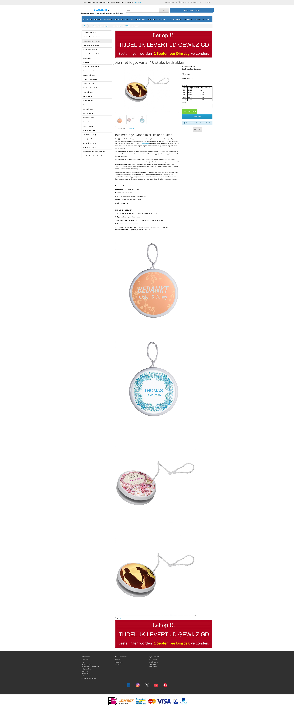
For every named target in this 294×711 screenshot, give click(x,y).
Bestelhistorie (153, 662)
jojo (124, 618)
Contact (117, 660)
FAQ (83, 662)
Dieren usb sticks (88, 84)
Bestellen (197, 117)
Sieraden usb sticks (89, 105)
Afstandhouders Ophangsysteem (94, 152)
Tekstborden (188, 19)
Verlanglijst (152, 664)
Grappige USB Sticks (137, 19)
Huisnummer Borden (174, 19)
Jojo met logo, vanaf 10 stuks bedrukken (126, 26)
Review (131, 129)
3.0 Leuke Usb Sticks (89, 62)
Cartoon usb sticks (89, 75)
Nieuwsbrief (153, 667)
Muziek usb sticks (88, 101)
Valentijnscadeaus (89, 139)
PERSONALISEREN (190, 111)
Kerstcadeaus (87, 122)
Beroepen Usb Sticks (89, 71)
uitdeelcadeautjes (144, 143)
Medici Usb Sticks (88, 96)
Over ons (85, 671)
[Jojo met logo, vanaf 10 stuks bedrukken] (147, 89)
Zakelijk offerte (86, 669)
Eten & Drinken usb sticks (91, 88)
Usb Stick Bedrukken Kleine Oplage (116, 19)
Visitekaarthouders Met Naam (92, 54)
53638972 (137, 2)
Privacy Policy (86, 674)
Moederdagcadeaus (89, 130)
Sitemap (117, 664)
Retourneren (119, 662)
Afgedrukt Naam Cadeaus (91, 67)
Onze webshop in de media (90, 667)
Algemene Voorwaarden (89, 678)
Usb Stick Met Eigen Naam (92, 19)
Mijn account (153, 660)
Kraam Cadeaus (88, 126)
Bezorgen (85, 660)
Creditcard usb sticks (90, 79)
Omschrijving (121, 129)
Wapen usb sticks (88, 118)
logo (120, 618)
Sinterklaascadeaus (89, 147)
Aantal (184, 102)
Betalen (84, 676)
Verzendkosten (86, 664)
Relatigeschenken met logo (99, 26)
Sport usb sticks (88, 109)
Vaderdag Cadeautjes (90, 135)
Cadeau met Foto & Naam (156, 19)
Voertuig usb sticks (89, 113)
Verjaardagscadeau (202, 19)
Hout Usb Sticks (88, 92)
